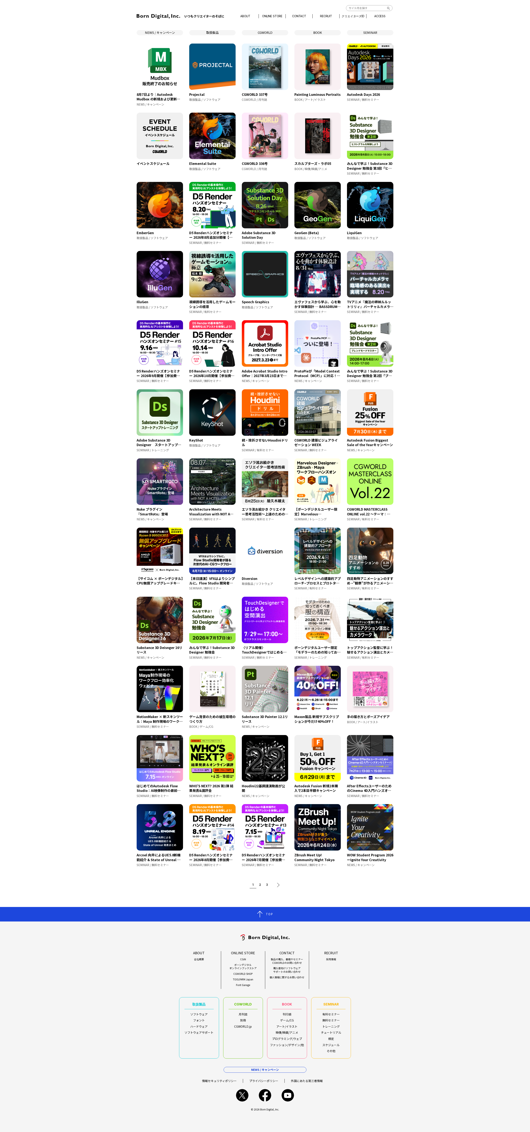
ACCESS (379, 16)
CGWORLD (265, 32)
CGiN (243, 959)
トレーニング (331, 1026)
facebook (265, 1095)
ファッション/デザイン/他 (287, 1045)
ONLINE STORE (272, 16)
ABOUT (245, 16)
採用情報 (331, 959)
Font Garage (243, 985)
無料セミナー (331, 1020)
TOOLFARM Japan (243, 979)
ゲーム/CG (287, 1020)
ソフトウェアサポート (198, 1032)
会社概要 (199, 959)
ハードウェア (199, 1026)
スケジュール (331, 1045)
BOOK (317, 32)
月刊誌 (243, 1014)
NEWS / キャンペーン (160, 32)
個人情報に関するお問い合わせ (287, 977)
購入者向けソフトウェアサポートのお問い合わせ (287, 969)
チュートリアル (331, 1032)
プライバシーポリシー (263, 1081)
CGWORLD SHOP (243, 973)
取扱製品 (212, 32)
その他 (331, 1051)
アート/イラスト (287, 1026)
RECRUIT (326, 16)
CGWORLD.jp (243, 1026)
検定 (331, 1039)
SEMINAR (370, 32)
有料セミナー (331, 1014)
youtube (288, 1095)
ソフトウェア (199, 1014)
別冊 (243, 1020)
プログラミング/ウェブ (287, 1039)
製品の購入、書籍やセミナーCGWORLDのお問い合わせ (287, 961)
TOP (269, 914)
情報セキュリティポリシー (219, 1081)
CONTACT (299, 16)
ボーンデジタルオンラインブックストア (243, 966)
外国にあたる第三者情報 (307, 1081)
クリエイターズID (353, 16)
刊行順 (287, 1014)
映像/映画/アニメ (287, 1032)
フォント (199, 1020)
